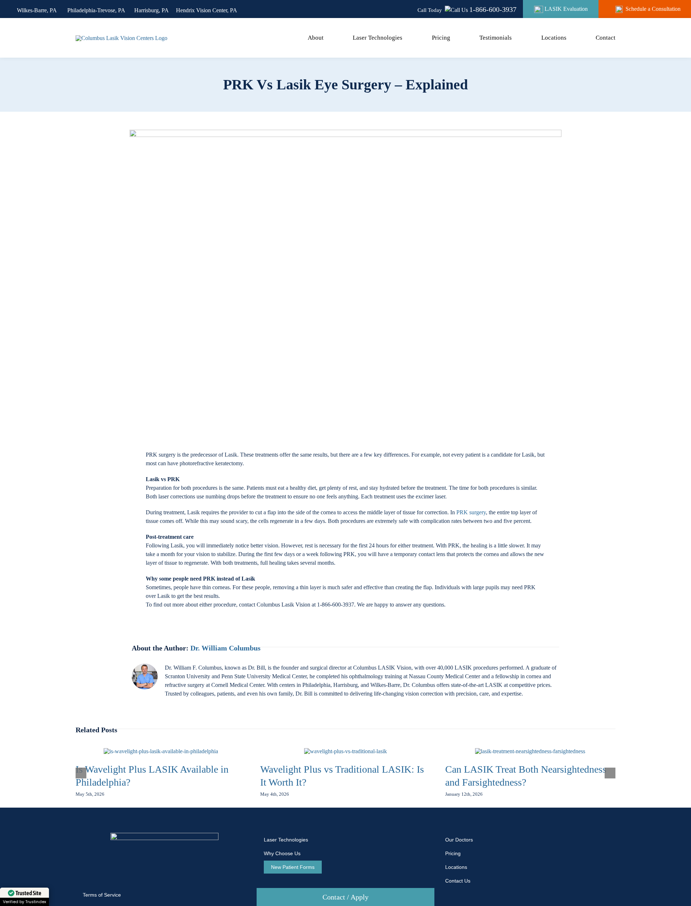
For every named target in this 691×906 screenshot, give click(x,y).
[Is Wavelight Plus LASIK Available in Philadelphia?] (161, 751)
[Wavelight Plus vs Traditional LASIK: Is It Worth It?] (345, 751)
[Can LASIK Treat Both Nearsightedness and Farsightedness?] (530, 751)
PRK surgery (471, 512)
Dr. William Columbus (225, 648)
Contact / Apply (345, 897)
